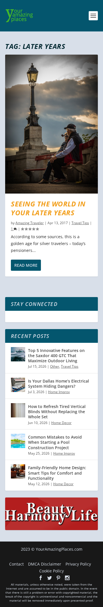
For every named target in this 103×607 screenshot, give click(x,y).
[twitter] (49, 578)
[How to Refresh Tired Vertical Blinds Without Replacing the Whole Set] (18, 410)
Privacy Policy (78, 564)
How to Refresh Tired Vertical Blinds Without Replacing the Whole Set (57, 411)
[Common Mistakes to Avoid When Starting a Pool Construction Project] (18, 441)
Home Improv (59, 391)
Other (54, 366)
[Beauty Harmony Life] (51, 528)
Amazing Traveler (29, 222)
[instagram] (67, 578)
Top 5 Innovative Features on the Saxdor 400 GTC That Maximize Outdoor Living (56, 355)
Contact (16, 564)
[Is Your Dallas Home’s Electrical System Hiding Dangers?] (18, 385)
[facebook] (40, 578)
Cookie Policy (51, 571)
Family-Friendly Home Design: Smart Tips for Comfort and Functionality (57, 473)
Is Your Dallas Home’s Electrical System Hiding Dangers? (58, 383)
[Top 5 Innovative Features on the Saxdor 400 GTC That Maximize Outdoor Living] (18, 354)
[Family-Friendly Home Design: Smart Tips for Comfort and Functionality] (18, 471)
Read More (25, 265)
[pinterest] (58, 578)
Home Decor (61, 422)
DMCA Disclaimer (44, 564)
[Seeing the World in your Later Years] (51, 124)
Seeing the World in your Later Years (48, 208)
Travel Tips (80, 222)
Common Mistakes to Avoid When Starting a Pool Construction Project (55, 442)
